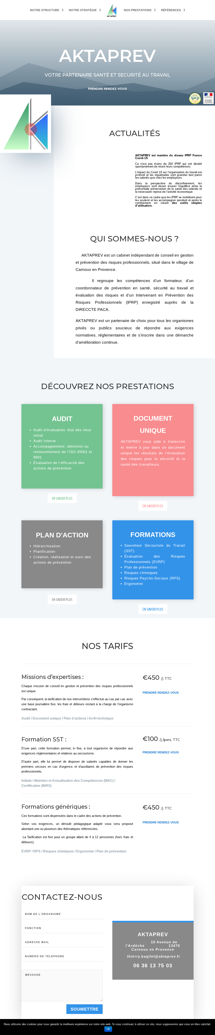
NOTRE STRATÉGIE (83, 10)
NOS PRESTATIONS (137, 10)
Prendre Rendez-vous (161, 692)
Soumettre (84, 1009)
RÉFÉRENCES (171, 10)
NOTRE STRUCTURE (44, 10)
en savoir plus (62, 498)
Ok (108, 1029)
